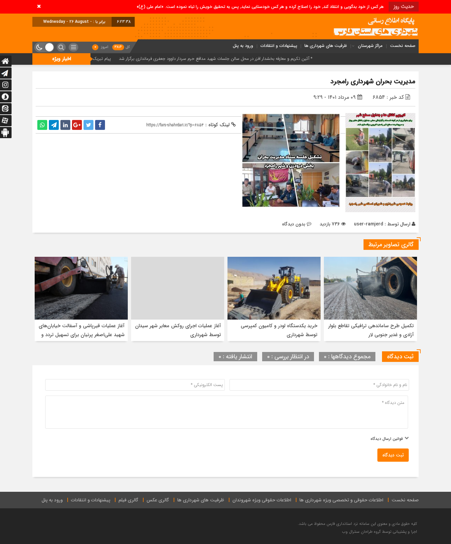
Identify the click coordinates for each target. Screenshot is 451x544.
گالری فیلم (128, 500)
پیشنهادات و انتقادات (278, 45)
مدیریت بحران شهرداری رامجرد (372, 81)
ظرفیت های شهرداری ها (325, 45)
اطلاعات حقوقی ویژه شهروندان (261, 500)
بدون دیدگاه (293, 224)
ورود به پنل (243, 45)
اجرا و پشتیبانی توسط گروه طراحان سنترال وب (379, 531)
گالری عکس (158, 500)
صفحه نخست (402, 45)
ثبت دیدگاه (393, 455)
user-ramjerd (368, 224)
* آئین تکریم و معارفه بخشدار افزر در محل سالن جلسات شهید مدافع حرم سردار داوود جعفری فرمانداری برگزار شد (237, 58)
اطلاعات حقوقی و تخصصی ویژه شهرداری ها (341, 500)
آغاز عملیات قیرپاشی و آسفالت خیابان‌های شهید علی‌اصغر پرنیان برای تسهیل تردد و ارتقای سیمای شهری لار (81, 335)
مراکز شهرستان (370, 45)
